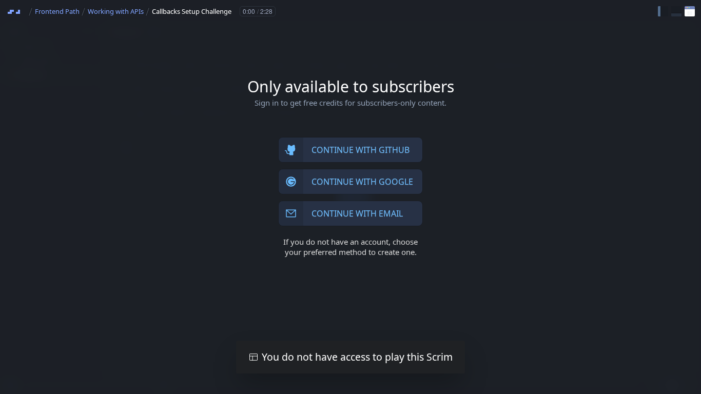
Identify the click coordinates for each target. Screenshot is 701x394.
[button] (663, 11)
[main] (350, 197)
